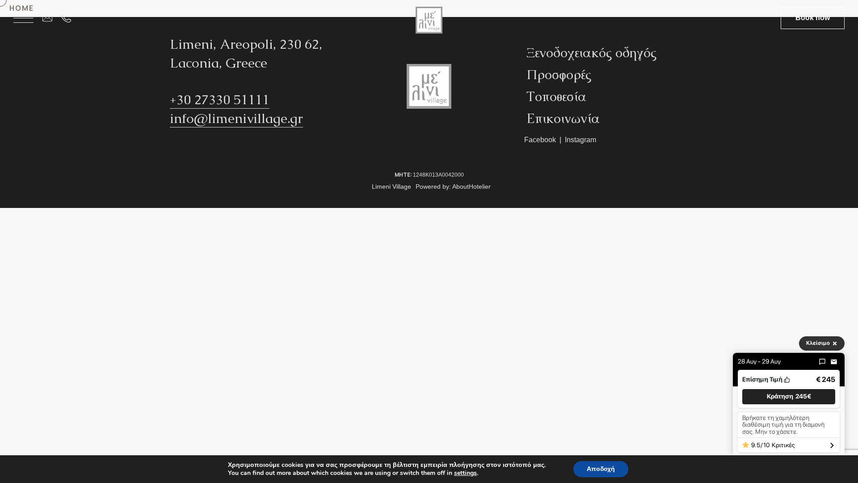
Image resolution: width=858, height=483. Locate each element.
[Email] (51, 18)
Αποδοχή (601, 469)
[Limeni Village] (429, 23)
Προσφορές (558, 74)
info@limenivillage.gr (236, 118)
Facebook (540, 140)
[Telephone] (70, 18)
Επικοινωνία (563, 118)
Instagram (580, 140)
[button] (788, 396)
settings (465, 473)
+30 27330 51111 (219, 99)
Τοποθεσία (556, 96)
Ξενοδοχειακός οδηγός (591, 52)
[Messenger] (822, 361)
